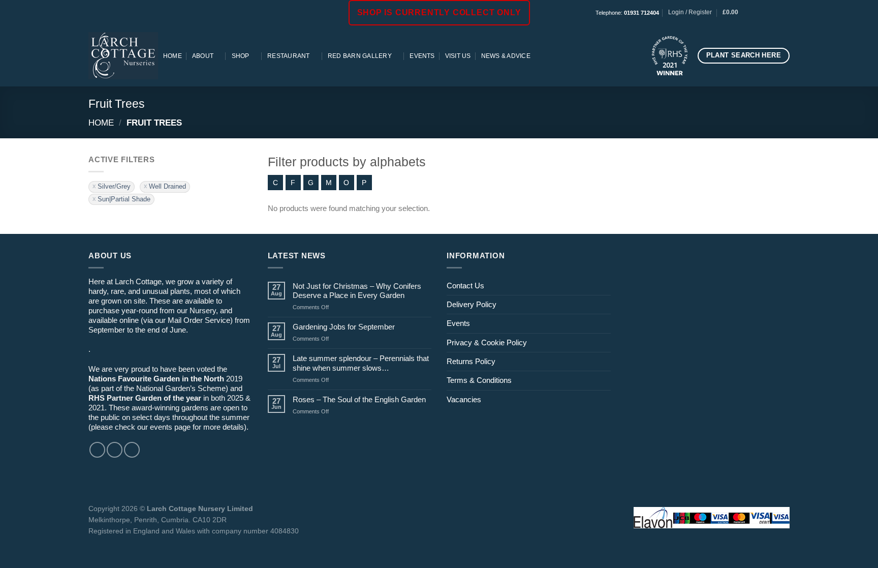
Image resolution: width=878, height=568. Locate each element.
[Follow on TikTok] (775, 13)
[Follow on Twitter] (132, 450)
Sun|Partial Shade (124, 199)
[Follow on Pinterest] (785, 13)
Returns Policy (471, 361)
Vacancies (464, 399)
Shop (240, 55)
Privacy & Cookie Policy (487, 342)
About (202, 55)
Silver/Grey (114, 186)
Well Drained (167, 186)
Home (172, 55)
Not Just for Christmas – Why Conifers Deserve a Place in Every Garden (357, 291)
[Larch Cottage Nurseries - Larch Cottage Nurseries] (123, 55)
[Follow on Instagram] (766, 13)
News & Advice (505, 55)
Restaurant (288, 55)
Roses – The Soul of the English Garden (359, 399)
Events (422, 55)
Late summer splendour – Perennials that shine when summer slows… (361, 363)
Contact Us (465, 285)
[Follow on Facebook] (757, 13)
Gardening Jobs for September (344, 326)
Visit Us (458, 55)
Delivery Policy (471, 304)
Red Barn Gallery (360, 55)
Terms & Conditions (479, 380)
